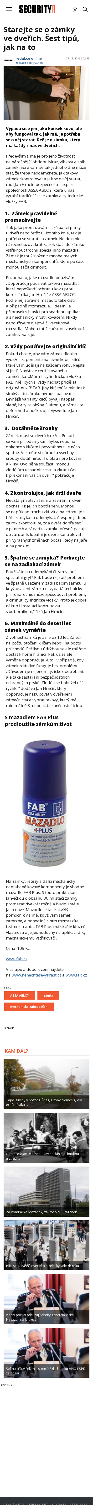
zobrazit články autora (30, 62)
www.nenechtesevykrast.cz (36, 975)
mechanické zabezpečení (29, 1006)
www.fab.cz (16, 958)
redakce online (29, 58)
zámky (48, 995)
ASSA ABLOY (19, 995)
